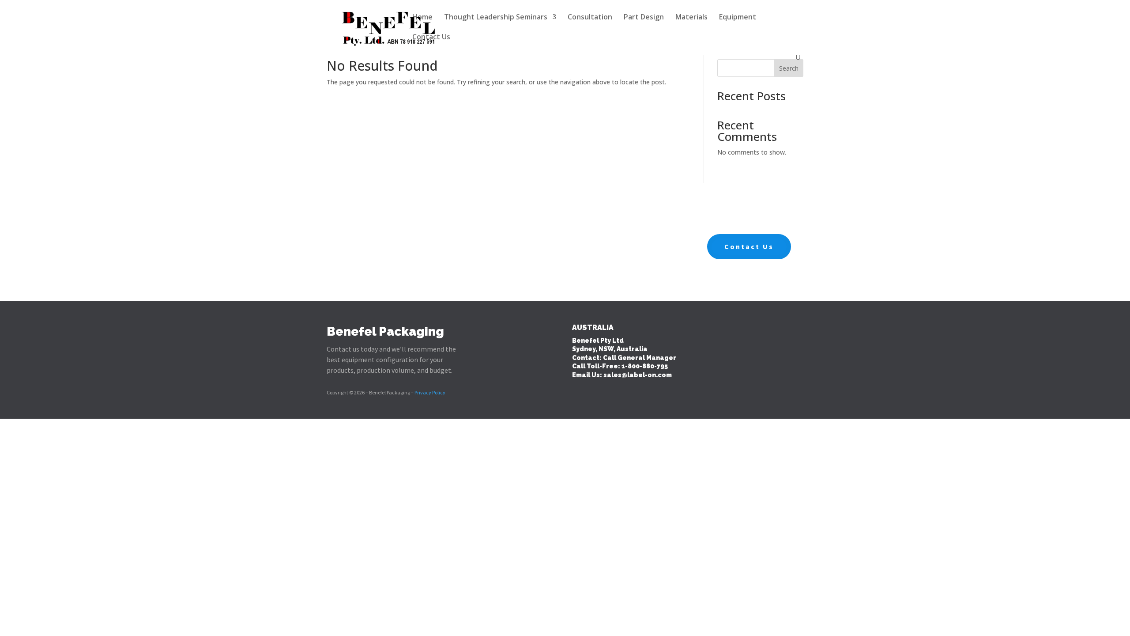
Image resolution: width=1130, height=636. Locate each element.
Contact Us (431, 38)
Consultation (590, 18)
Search (789, 68)
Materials (691, 18)
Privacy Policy (429, 392)
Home (422, 18)
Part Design (644, 18)
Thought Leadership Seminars (495, 18)
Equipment (737, 18)
